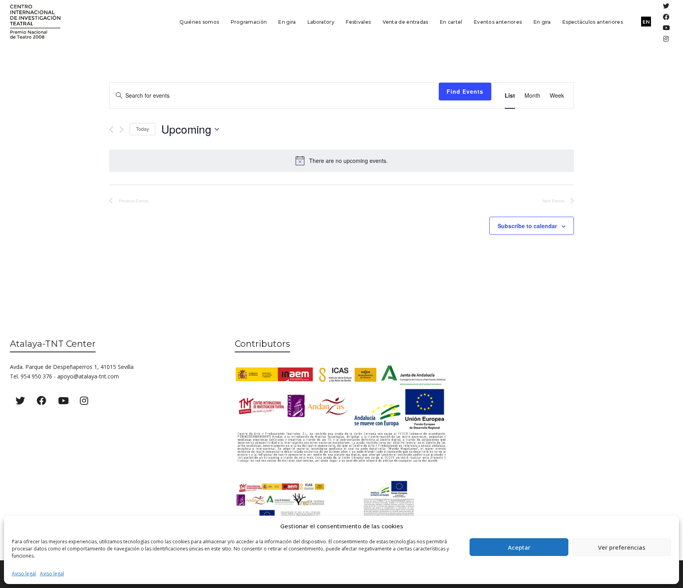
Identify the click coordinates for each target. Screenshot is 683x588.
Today (142, 128)
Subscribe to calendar (527, 226)
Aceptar (519, 547)
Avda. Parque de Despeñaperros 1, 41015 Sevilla (72, 367)
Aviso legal (24, 573)
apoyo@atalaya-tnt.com (88, 376)
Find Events (465, 91)
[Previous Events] (111, 129)
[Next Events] (121, 129)
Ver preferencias (621, 547)
